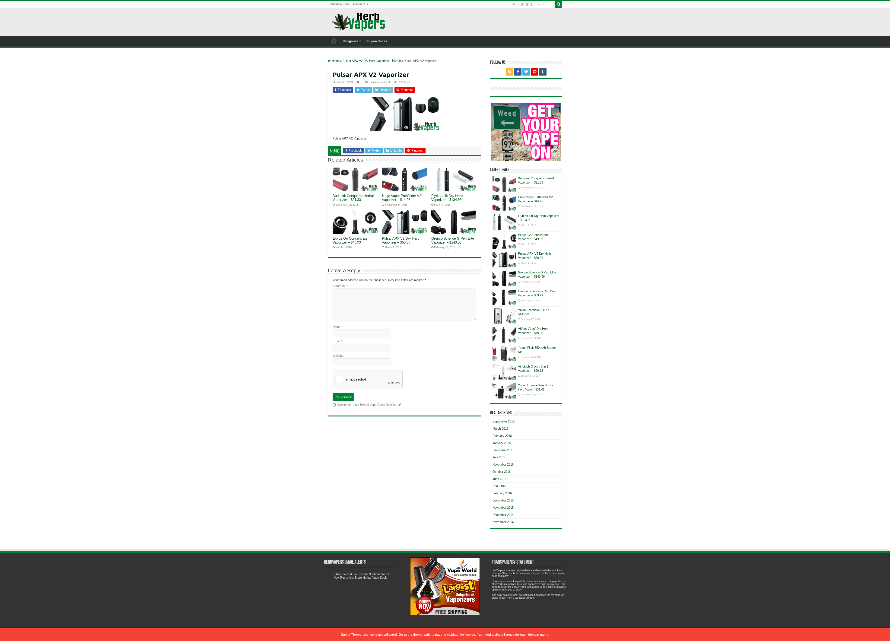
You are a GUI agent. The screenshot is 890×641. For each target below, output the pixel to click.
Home (334, 40)
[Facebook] (518, 4)
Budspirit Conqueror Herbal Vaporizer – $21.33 (353, 198)
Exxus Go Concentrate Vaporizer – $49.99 (350, 240)
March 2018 (500, 428)
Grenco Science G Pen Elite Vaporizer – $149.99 (452, 240)
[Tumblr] (531, 4)
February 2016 (502, 493)
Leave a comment (380, 82)
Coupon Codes (376, 41)
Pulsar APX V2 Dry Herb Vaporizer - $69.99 (372, 61)
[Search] (558, 4)
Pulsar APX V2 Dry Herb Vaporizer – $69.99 (400, 240)
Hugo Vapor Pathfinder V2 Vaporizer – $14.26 (401, 198)
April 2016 (499, 486)
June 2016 (499, 479)
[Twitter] (522, 4)
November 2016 (503, 464)
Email (337, 341)
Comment (340, 286)
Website (338, 355)
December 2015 (503, 500)
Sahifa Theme (351, 634)
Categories (350, 41)
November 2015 (503, 507)
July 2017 (499, 457)
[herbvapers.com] (526, 132)
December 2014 (503, 515)
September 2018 (504, 421)
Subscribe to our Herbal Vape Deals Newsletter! (369, 404)
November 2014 (503, 522)
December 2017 (503, 450)
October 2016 (502, 471)
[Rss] (514, 4)
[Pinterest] (527, 4)
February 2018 (502, 436)
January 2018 (502, 443)
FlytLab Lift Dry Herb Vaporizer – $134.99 (447, 198)
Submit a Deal (339, 4)
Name (338, 327)
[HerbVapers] (358, 22)
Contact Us (360, 4)
